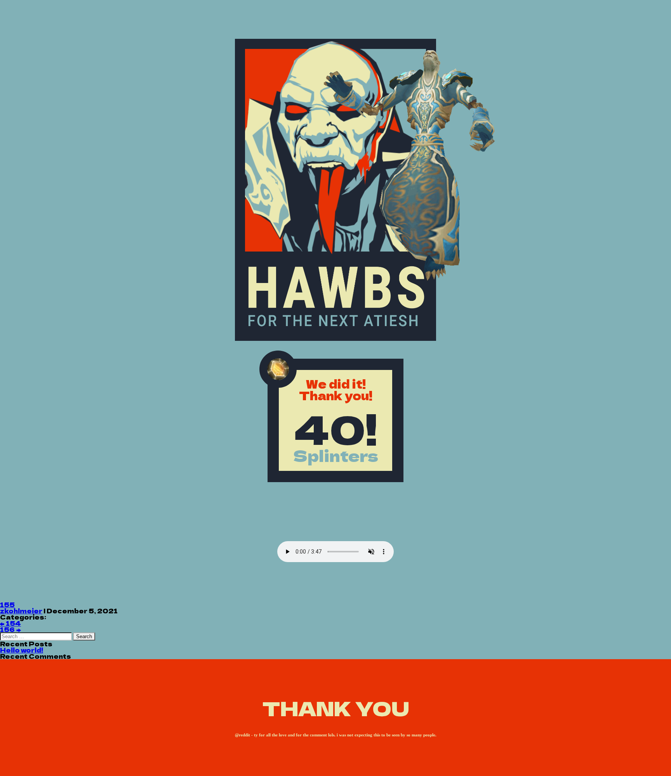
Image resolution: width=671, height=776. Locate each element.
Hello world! (21, 649)
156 (10, 629)
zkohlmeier (21, 610)
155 (7, 604)
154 (10, 623)
